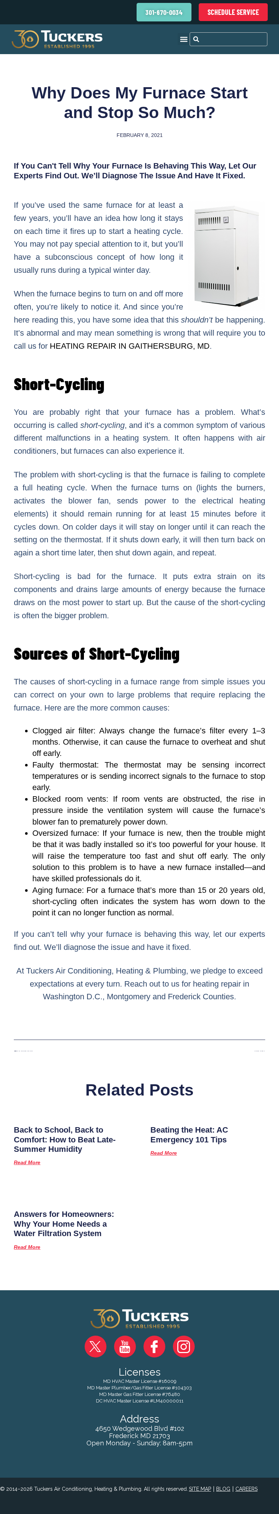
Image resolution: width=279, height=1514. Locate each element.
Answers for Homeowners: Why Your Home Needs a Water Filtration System (64, 1224)
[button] (184, 39)
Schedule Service (233, 12)
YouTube (125, 1346)
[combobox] (228, 39)
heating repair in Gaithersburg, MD (130, 346)
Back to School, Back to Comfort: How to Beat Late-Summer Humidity (65, 1139)
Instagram (184, 1346)
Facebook (154, 1346)
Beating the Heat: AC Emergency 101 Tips (189, 1134)
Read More (27, 1162)
